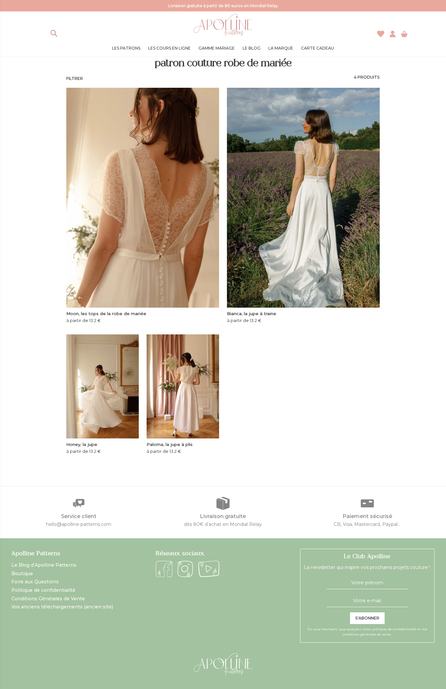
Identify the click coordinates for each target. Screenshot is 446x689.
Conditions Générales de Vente (48, 599)
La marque (280, 48)
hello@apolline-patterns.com (78, 524)
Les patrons (126, 48)
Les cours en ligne (169, 48)
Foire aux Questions (35, 582)
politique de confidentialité (394, 629)
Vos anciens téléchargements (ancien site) (62, 607)
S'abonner (367, 618)
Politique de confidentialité (43, 590)
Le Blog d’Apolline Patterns (43, 565)
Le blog (252, 48)
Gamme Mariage (217, 48)
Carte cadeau (317, 48)
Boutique (22, 573)
